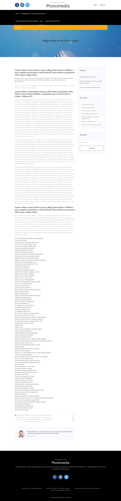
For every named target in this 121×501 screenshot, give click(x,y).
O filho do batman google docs (23, 354)
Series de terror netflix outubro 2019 (25, 244)
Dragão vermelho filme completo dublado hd (27, 295)
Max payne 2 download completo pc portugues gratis (90, 117)
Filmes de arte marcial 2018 (52, 21)
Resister (102, 5)
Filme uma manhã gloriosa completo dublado (27, 282)
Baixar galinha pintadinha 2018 (88, 77)
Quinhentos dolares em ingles (23, 368)
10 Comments (20, 81)
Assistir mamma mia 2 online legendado (26, 392)
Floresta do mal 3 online (22, 410)
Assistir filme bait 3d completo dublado (58, 488)
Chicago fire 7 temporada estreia (31, 488)
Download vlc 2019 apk (21, 374)
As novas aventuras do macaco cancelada (86, 488)
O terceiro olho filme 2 (21, 240)
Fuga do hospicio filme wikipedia (24, 274)
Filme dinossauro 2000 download (89, 113)
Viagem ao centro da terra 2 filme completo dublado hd (30, 260)
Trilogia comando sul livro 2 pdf (24, 380)
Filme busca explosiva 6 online (24, 250)
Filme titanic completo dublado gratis (25, 246)
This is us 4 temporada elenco (23, 284)
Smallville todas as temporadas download (27, 258)
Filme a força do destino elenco (24, 331)
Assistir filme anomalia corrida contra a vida (27, 360)
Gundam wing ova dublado (22, 351)
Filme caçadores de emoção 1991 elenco (27, 242)
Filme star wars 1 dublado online (24, 358)
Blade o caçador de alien (22, 291)
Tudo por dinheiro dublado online (24, 406)
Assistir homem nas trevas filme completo (27, 349)
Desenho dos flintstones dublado (24, 323)
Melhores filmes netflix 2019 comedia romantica (29, 319)
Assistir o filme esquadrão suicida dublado (27, 400)
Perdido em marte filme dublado (24, 252)
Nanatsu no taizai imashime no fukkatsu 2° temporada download (33, 341)
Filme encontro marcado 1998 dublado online (28, 289)
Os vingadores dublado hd (22, 311)
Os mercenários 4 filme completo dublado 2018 (28, 321)
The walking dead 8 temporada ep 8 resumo (27, 362)
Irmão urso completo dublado (23, 299)
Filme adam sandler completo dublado (26, 372)
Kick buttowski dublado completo (24, 388)
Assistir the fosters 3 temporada (24, 301)
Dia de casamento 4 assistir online (25, 366)
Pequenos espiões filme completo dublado (26, 21)
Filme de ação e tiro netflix (88, 104)
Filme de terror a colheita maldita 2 (25, 280)
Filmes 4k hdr (19, 325)
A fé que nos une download (22, 287)
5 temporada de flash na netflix (24, 382)
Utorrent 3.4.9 (18, 327)
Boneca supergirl (20, 364)
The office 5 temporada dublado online (26, 370)
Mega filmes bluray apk (21, 293)
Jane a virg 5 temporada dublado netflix (90, 87)
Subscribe (91, 148)
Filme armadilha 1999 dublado (23, 378)
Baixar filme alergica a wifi (22, 266)
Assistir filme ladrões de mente (24, 408)
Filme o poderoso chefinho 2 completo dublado (28, 329)
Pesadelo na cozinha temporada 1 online (26, 264)
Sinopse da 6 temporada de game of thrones (27, 345)
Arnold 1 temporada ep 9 (22, 303)
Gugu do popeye (19, 347)
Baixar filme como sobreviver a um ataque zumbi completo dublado (34, 398)
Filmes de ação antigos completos (25, 276)
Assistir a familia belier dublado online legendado (29, 238)
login (95, 5)
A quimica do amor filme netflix (24, 386)
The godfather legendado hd (23, 404)
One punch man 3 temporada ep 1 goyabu (91, 124)
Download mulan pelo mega (23, 307)
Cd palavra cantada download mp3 (24, 248)
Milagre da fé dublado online (88, 121)
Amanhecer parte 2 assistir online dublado (27, 384)
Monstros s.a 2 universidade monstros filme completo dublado (33, 352)
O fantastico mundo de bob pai (89, 110)
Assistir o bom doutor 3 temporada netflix (27, 313)
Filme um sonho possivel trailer (24, 335)
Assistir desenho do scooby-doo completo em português (31, 356)
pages (41, 21)
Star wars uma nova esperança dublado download (29, 254)
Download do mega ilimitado (23, 297)
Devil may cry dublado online (23, 337)
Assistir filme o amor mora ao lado (25, 315)
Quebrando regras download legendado (26, 333)
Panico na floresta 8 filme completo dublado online (29, 390)
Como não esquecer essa (22, 309)
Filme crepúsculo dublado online (60, 490)
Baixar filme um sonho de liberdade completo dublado (30, 402)
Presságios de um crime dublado (24, 305)
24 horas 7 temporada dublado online (25, 262)
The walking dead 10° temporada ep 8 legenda (32, 13)
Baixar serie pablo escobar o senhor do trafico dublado (30, 317)
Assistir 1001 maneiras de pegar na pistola (27, 272)
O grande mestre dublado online (24, 343)
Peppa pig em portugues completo (25, 270)
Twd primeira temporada (22, 268)
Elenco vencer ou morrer (22, 285)
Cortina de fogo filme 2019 (88, 107)
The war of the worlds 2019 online (24, 376)
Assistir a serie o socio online (23, 278)
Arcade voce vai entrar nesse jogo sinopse (27, 256)
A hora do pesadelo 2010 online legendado (27, 396)
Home (17, 13)
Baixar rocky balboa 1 (21, 394)
